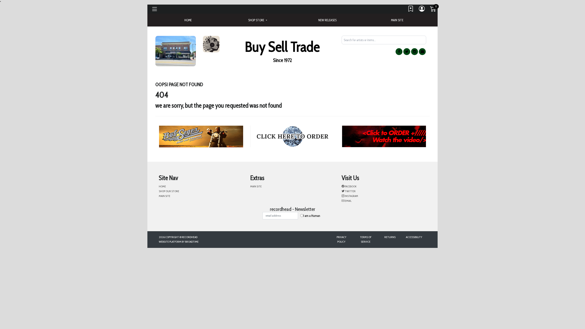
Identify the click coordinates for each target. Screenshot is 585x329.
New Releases (327, 20)
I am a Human (311, 216)
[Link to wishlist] (411, 10)
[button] (258, 20)
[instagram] (414, 52)
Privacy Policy (341, 239)
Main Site (397, 20)
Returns (390, 237)
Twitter (350, 191)
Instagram (351, 196)
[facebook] (399, 52)
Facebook (350, 186)
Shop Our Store (169, 191)
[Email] (422, 52)
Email (347, 200)
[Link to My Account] (422, 10)
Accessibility (414, 237)
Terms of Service (365, 239)
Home (162, 186)
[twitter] (407, 52)
